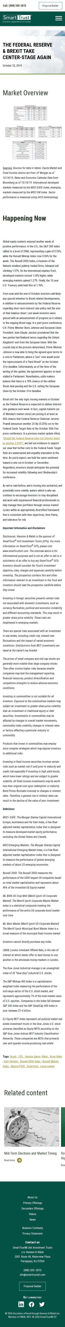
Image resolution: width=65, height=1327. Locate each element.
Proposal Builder (50, 5)
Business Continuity (32, 1228)
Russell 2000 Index (30, 1061)
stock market (47, 1066)
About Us (32, 1197)
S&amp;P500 (18, 1066)
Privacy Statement (32, 1233)
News (32, 1219)
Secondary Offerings (32, 1208)
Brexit (13, 1056)
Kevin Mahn (56, 1056)
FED (20, 1056)
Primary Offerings (32, 1203)
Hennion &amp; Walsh (36, 1056)
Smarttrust (32, 1066)
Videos (32, 1214)
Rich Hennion (11, 1061)
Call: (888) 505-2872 (14, 5)
